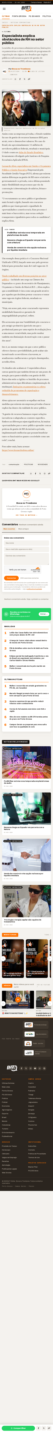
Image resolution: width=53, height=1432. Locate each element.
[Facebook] (20, 79)
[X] (24, 79)
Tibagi (30, 1095)
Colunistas (6, 1125)
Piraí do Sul (32, 1125)
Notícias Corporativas (20, 22)
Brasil (4, 1117)
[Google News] (44, 1068)
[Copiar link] (29, 79)
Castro (31, 1083)
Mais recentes (9, 529)
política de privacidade (34, 589)
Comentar (13, 75)
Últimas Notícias (8, 1083)
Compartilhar (19, 1428)
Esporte (5, 1114)
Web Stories (6, 1173)
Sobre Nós (32, 1146)
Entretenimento (8, 1132)
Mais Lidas (6, 1087)
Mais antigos (23, 529)
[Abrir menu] (4, 9)
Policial (4, 1102)
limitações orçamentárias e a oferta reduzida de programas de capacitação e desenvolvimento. (23, 391)
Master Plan (33, 1167)
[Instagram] (44, 473)
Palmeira (31, 1091)
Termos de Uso (34, 1157)
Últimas (6, 16)
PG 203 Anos (34, 16)
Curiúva (31, 1121)
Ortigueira (32, 1117)
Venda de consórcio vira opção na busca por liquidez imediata (26, 249)
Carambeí (32, 1087)
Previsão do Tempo (9, 1146)
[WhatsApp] (15, 79)
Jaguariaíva (32, 1102)
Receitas (5, 1161)
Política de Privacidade (37, 1154)
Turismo (5, 1129)
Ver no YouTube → (43, 986)
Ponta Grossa (19, 16)
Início (5, 22)
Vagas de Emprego (9, 1157)
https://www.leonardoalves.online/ (18, 450)
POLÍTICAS (28, 464)
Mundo (4, 1121)
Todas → (47, 935)
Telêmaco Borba (34, 1098)
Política (47, 16)
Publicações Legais (9, 1169)
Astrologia (6, 1165)
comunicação (14, 464)
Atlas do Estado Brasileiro (31, 153)
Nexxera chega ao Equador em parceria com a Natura (26, 241)
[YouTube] (35, 1068)
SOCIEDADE (43, 464)
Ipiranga (31, 1114)
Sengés (31, 1110)
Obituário (5, 1154)
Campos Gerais (36, 2)
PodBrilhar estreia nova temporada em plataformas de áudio (26, 234)
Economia (6, 1106)
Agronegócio (7, 1110)
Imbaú (30, 1129)
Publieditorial (7, 1136)
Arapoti (31, 1106)
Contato (31, 1150)
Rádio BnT (47, 2)
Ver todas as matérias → (26, 515)
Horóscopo (6, 1150)
